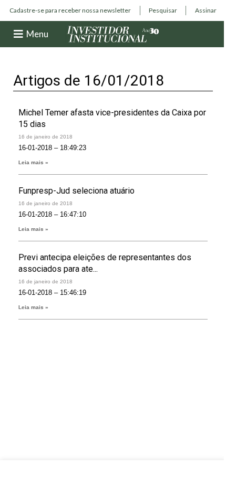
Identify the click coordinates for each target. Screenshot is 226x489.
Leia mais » (33, 162)
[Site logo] (113, 33)
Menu (37, 33)
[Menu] (18, 34)
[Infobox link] (70, 10)
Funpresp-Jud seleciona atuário (76, 191)
